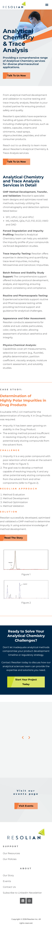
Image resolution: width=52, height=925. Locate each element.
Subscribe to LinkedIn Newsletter (22, 892)
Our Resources (11, 853)
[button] (46, 4)
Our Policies (9, 859)
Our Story (8, 875)
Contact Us (9, 887)
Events (7, 881)
